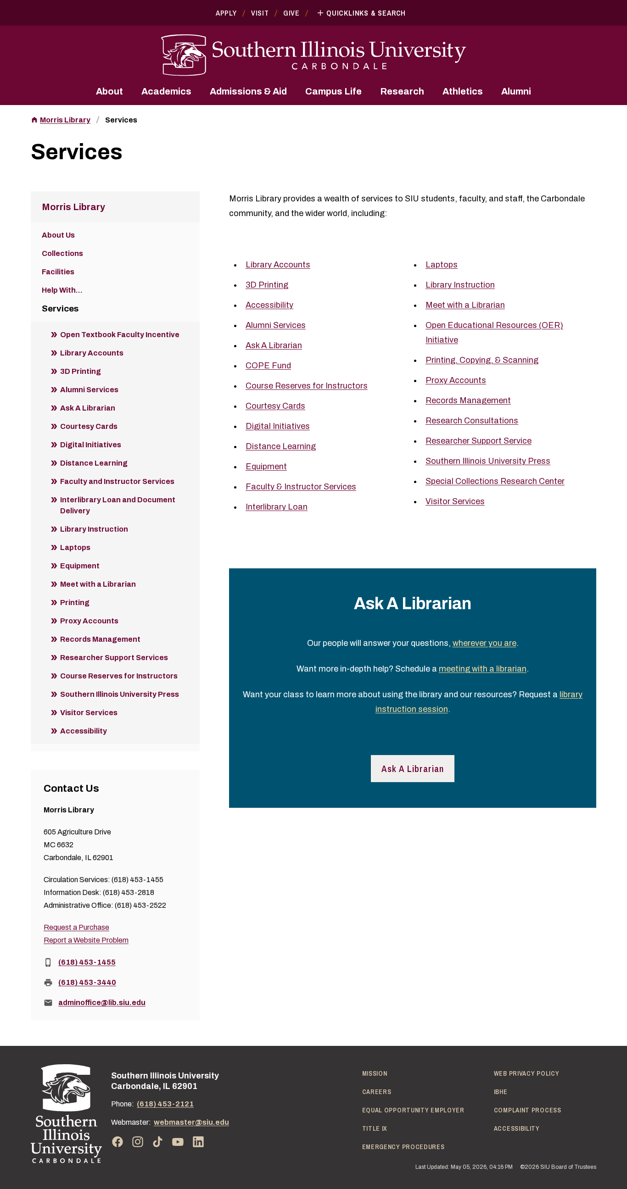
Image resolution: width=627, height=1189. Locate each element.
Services (121, 120)
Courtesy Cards (275, 406)
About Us (58, 235)
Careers (377, 1092)
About (109, 91)
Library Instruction (460, 284)
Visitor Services (455, 501)
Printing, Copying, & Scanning (481, 360)
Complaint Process (527, 1110)
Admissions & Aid (248, 91)
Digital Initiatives (278, 426)
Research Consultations (471, 420)
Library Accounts (278, 264)
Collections (62, 253)
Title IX (375, 1128)
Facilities (58, 272)
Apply (226, 13)
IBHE (501, 1092)
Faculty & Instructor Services (301, 486)
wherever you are (484, 643)
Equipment (266, 466)
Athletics (462, 91)
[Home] (66, 1113)
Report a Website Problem (86, 940)
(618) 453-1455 (87, 962)
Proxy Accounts (455, 380)
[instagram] (137, 1141)
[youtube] (178, 1141)
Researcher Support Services (114, 657)
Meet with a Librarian (465, 305)
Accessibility (269, 305)
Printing (75, 602)
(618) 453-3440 (87, 982)
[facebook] (117, 1141)
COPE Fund (268, 365)
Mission (374, 1073)
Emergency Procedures (403, 1147)
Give (291, 13)
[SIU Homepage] (313, 55)
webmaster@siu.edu (191, 1122)
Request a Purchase (76, 927)
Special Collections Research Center (495, 481)
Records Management (468, 400)
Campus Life (333, 91)
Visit (260, 13)
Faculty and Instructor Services (117, 481)
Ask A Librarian (274, 345)
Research (402, 91)
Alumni (516, 91)
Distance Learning (281, 446)
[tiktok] (157, 1141)
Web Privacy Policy (527, 1073)
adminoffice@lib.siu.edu (102, 1002)
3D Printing (267, 284)
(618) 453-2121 (165, 1104)
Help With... (62, 290)
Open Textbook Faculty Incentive (119, 335)
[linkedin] (198, 1141)
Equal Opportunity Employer (413, 1110)
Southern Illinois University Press (487, 461)
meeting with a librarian (482, 668)
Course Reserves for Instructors (307, 385)
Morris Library (65, 120)
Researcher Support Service (478, 440)
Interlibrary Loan (277, 506)
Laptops (441, 264)
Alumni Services (276, 325)
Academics (166, 91)
